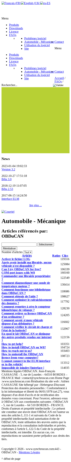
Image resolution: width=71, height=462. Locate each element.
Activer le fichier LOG (16, 259)
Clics (65, 255)
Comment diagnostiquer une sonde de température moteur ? (26, 284)
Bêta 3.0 (7, 179)
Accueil (59, 78)
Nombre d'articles (12, 252)
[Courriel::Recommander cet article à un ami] (8, 211)
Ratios (56, 255)
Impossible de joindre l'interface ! (23, 367)
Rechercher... (10, 85)
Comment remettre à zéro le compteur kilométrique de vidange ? (26, 308)
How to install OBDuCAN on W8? (24, 347)
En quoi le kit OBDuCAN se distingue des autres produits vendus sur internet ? (26, 337)
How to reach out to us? (17, 350)
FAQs (58, 81)
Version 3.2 (8, 169)
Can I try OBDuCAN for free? (21, 269)
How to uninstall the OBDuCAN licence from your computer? (22, 356)
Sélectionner (45, 244)
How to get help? (12, 344)
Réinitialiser (9, 248)
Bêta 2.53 (7, 189)
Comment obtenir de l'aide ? (20, 296)
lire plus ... (35, 205)
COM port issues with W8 (18, 272)
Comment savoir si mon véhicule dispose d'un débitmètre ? (22, 322)
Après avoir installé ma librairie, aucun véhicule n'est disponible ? (26, 264)
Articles (27, 255)
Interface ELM (10, 198)
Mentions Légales (29, 452)
